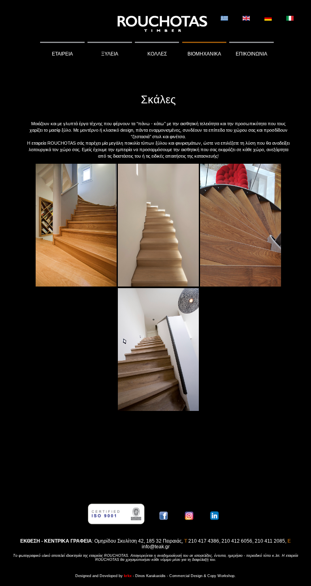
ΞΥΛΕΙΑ (109, 54)
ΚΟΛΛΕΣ (157, 54)
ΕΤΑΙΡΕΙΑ (62, 54)
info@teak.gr (156, 547)
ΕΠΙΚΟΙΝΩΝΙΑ (251, 54)
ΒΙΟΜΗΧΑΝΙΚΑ (204, 54)
